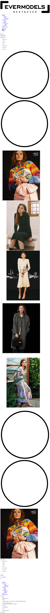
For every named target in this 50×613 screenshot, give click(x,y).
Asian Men (6, 19)
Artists (5, 24)
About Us (3, 14)
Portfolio (5, 25)
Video (5, 21)
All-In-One (4, 22)
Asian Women (6, 18)
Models (3, 15)
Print (5, 588)
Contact (3, 26)
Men (5, 17)
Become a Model (5, 594)
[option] (25, 541)
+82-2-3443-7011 (5, 607)
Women (5, 16)
